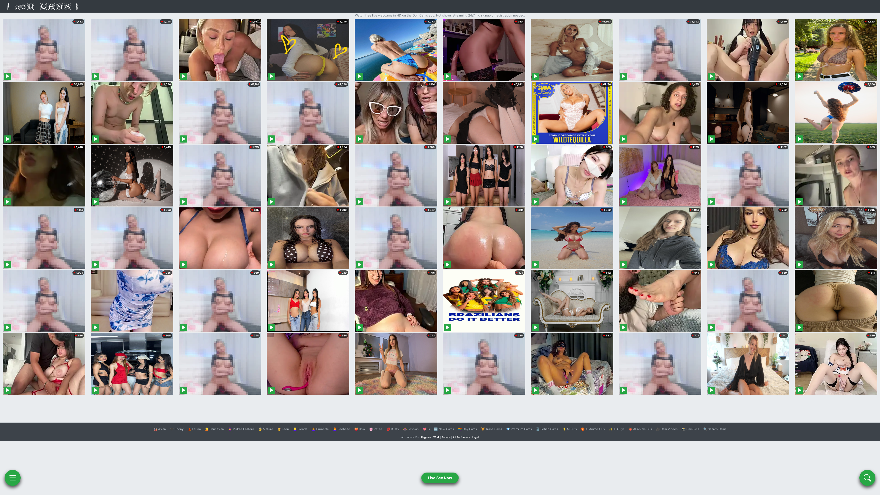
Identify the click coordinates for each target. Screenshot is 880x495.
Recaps (446, 437)
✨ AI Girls (569, 429)
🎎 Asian (160, 429)
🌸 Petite (375, 429)
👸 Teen (283, 429)
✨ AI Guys (616, 429)
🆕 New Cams (444, 429)
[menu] (13, 478)
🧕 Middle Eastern (241, 429)
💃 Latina (194, 429)
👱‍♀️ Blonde (300, 429)
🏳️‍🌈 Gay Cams (467, 429)
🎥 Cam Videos (667, 429)
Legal (475, 437)
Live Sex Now (440, 478)
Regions (426, 437)
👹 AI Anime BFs (640, 429)
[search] (867, 478)
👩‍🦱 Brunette (320, 429)
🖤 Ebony (177, 429)
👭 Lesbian (411, 429)
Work (436, 437)
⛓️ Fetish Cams (547, 429)
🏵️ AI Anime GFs (593, 429)
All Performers (461, 437)
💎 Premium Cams (519, 429)
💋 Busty (392, 429)
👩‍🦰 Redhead (341, 429)
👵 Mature (265, 429)
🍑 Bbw (359, 429)
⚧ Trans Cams (491, 429)
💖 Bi (426, 429)
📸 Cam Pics (690, 429)
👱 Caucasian (214, 429)
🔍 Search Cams (714, 429)
